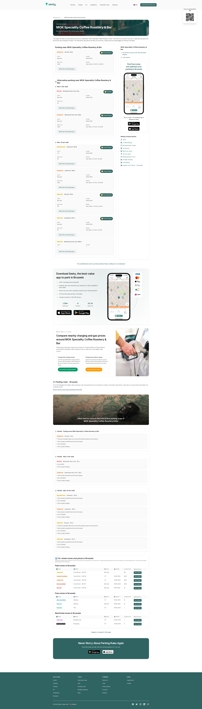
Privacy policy (78, 351)
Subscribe (93, 346)
